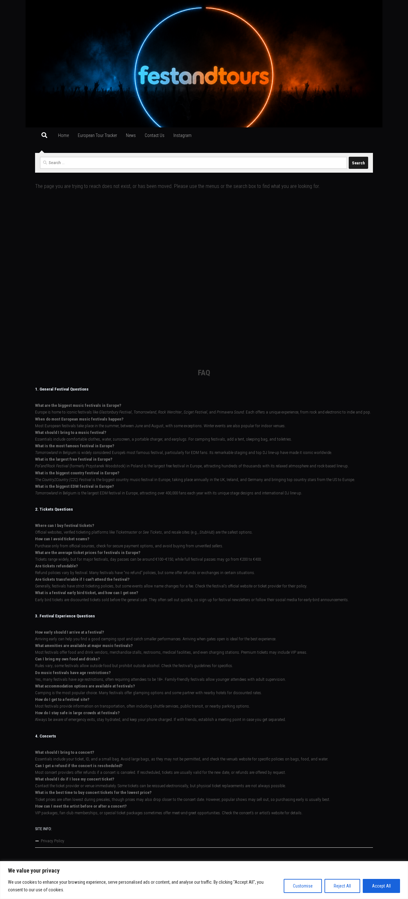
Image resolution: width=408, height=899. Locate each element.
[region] (204, 880)
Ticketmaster (126, 532)
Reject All (342, 885)
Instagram (182, 135)
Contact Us (154, 135)
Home (63, 135)
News (131, 135)
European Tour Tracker (97, 135)
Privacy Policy (52, 840)
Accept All (381, 885)
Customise (303, 885)
